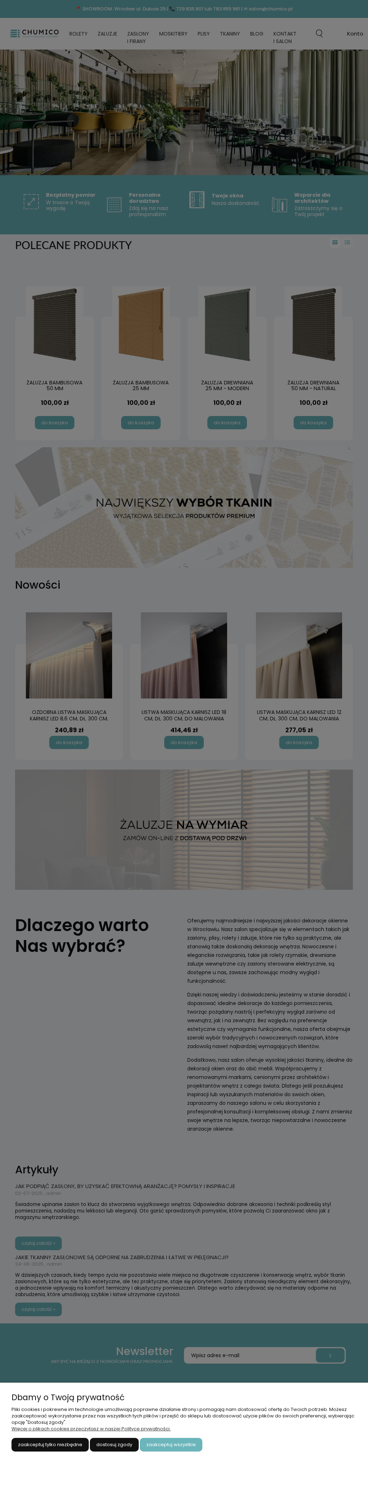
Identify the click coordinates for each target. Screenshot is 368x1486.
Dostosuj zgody (114, 1444)
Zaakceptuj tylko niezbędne (50, 1444)
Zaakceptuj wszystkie (171, 1444)
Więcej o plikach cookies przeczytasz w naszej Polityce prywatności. (91, 1428)
